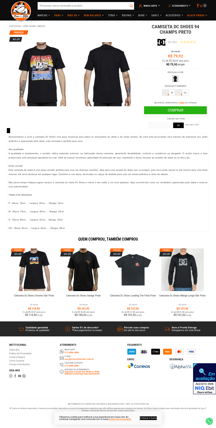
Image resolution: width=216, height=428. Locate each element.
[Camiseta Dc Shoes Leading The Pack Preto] (133, 294)
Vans (58, 15)
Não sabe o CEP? (192, 125)
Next (208, 241)
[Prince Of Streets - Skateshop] (21, 10)
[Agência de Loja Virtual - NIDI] (40, 419)
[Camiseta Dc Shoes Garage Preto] (83, 294)
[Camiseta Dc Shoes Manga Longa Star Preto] (182, 294)
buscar (131, 6)
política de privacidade (120, 419)
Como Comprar (17, 361)
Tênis (112, 15)
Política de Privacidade (20, 353)
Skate (155, 15)
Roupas (127, 15)
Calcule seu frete (176, 119)
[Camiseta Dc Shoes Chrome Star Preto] (34, 294)
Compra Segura (17, 357)
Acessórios (173, 15)
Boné (141, 15)
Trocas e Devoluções (19, 364)
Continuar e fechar (148, 418)
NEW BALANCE (93, 15)
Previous (7, 241)
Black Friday (196, 15)
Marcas (42, 15)
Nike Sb (73, 15)
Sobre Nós (14, 350)
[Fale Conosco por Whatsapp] (209, 421)
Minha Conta (150, 6)
